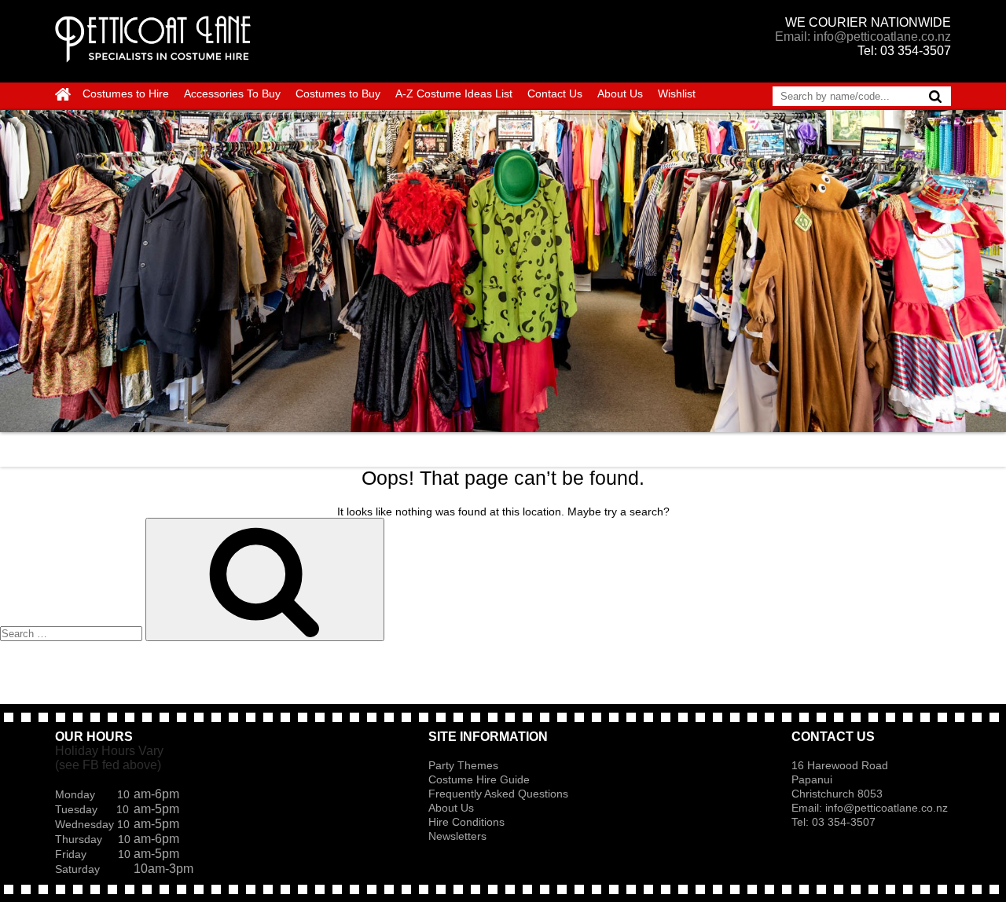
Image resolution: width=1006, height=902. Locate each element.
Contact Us (554, 93)
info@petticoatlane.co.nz (888, 807)
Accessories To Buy (232, 93)
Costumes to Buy (338, 93)
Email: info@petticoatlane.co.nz (863, 36)
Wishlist (677, 93)
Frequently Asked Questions (498, 793)
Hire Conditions (466, 822)
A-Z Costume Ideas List (453, 93)
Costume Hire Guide (479, 779)
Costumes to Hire (126, 93)
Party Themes (463, 765)
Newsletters (457, 836)
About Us (620, 93)
